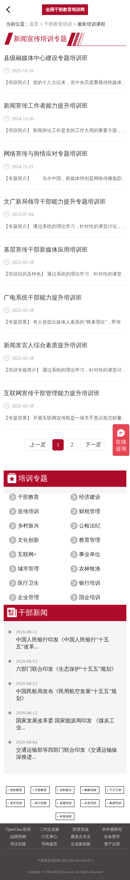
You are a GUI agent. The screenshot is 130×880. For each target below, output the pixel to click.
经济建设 (89, 497)
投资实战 (81, 829)
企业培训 (90, 803)
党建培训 (66, 803)
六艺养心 (49, 837)
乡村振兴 (28, 525)
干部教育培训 (58, 24)
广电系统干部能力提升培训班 (43, 297)
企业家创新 (81, 844)
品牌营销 (18, 837)
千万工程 (115, 790)
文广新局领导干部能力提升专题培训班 (55, 201)
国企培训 (89, 597)
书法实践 (18, 844)
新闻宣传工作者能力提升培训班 (46, 105)
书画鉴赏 (49, 844)
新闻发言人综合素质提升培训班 (46, 345)
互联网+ (27, 554)
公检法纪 (89, 525)
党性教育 (16, 790)
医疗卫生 (28, 583)
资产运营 (112, 844)
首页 (34, 24)
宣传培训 (28, 511)
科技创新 (66, 816)
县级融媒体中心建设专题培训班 (46, 58)
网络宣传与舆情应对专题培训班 (46, 153)
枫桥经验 (90, 790)
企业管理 (28, 597)
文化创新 (28, 540)
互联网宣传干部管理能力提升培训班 (52, 393)
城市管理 (28, 568)
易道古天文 (81, 837)
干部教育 (28, 497)
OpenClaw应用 (18, 829)
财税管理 (89, 511)
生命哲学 (112, 837)
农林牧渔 (89, 568)
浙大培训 (16, 803)
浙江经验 (41, 803)
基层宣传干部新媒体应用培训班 (46, 249)
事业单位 (89, 554)
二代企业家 (49, 829)
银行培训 (89, 583)
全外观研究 (112, 829)
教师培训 (115, 803)
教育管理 (89, 540)
